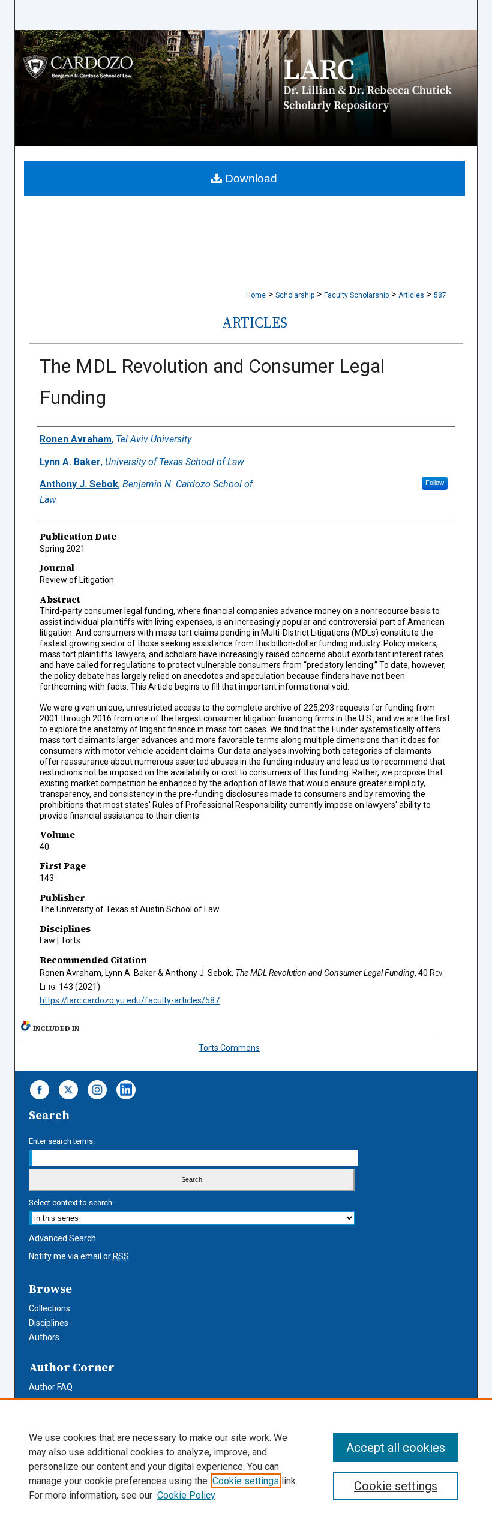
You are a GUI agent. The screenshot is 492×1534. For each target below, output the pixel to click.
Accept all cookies (395, 1447)
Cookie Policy (186, 1495)
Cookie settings (245, 1481)
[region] (246, 1466)
